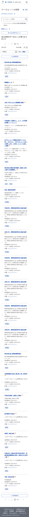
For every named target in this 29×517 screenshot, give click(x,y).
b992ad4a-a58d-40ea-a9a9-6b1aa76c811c (2, 441)
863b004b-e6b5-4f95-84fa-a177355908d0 (2, 217)
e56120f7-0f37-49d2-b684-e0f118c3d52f (2, 315)
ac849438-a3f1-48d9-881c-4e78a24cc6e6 (2, 339)
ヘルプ (5, 511)
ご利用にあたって (20, 509)
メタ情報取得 (14, 56)
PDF (6, 76)
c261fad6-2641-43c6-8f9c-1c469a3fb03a (2, 196)
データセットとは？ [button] (7, 13)
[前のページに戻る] (8, 44)
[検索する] (26, 19)
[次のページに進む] (21, 44)
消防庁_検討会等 (9, 433)
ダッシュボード (13, 513)
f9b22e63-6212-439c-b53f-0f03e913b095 (2, 361)
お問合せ (5, 513)
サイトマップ (22, 513)
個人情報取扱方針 (20, 511)
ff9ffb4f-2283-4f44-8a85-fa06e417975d (2, 291)
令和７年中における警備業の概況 (14, 102)
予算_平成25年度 (9, 477)
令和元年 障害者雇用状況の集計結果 (15, 329)
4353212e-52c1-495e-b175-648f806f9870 (2, 70)
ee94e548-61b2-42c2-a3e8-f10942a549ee (2, 109)
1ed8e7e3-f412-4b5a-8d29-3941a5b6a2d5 (2, 90)
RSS (26, 9)
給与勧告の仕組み (10, 413)
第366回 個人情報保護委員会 (13, 62)
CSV (6, 96)
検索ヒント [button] (4, 28)
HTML (7, 202)
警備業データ (8, 82)
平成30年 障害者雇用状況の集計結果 (16, 208)
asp (6, 184)
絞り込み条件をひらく (14, 32)
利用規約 (11, 511)
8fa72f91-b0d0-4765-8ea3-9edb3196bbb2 (2, 267)
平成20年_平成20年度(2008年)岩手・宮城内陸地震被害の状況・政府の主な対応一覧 (16, 455)
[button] (27, 2)
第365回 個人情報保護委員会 (13, 353)
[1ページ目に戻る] (6, 44)
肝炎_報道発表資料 (10, 190)
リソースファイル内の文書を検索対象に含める (15, 24)
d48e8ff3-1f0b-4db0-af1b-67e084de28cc (2, 128)
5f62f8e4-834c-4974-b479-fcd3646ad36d (2, 462)
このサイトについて (9, 509)
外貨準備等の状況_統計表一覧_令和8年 (16, 373)
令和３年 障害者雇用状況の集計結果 (15, 232)
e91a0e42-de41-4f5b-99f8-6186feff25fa (2, 382)
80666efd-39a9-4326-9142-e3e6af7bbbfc (2, 483)
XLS (11, 184)
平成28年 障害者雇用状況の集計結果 (16, 305)
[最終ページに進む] (23, 44)
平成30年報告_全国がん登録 (13, 395)
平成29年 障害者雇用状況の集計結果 (16, 258)
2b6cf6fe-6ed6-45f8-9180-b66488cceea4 (2, 176)
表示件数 (18, 47)
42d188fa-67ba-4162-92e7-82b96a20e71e (2, 151)
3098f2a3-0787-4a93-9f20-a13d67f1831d (2, 402)
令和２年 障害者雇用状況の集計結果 (15, 281)
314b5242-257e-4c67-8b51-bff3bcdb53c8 (2, 421)
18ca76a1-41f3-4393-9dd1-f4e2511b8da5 (2, 242)
